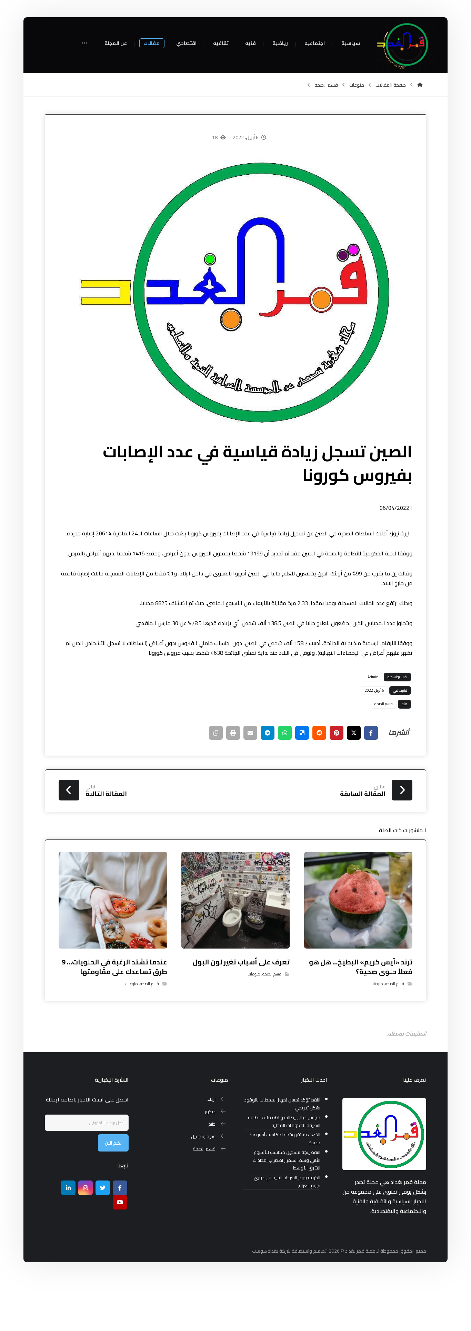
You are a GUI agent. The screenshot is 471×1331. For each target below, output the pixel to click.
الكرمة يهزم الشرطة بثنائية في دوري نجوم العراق (287, 1181)
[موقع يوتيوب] (120, 1202)
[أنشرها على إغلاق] (354, 733)
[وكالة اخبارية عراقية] (404, 45)
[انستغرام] (85, 1188)
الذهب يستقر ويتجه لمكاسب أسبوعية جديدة (285, 1139)
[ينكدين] (68, 1188)
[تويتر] (103, 1188)
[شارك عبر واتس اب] (285, 733)
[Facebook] (120, 1188)
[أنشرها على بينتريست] (336, 733)
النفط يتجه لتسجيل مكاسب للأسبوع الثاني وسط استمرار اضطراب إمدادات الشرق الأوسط (286, 1160)
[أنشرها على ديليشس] (302, 733)
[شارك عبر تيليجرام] (267, 733)
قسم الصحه (383, 703)
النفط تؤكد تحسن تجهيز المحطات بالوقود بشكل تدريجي (282, 1104)
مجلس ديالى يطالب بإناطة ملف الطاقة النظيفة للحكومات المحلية (284, 1121)
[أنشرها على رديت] (319, 733)
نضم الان (113, 1142)
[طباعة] (233, 733)
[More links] (84, 43)
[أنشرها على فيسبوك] (371, 733)
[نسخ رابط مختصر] (216, 733)
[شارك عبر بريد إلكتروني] (250, 733)
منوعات (377, 984)
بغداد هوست (265, 1250)
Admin (373, 676)
